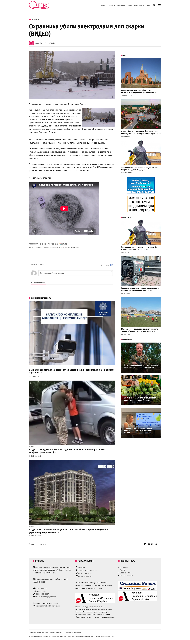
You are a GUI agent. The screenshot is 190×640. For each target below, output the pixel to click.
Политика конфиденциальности (38, 632)
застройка (39, 247)
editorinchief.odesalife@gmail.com (47, 606)
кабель (51, 247)
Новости (103, 5)
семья (79, 247)
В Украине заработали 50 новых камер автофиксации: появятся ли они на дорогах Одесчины (71, 371)
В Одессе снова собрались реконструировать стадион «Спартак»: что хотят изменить (139, 330)
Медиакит (82, 567)
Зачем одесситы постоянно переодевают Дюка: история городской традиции (140, 168)
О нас (148, 5)
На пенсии (124, 567)
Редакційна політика (56, 632)
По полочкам (121, 5)
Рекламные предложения (87, 570)
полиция (74, 247)
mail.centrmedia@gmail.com (45, 597)
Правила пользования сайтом (73, 632)
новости (61, 247)
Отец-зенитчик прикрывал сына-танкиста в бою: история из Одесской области (141, 366)
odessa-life (38, 43)
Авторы (43, 544)
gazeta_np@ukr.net (85, 576)
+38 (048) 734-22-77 (42, 594)
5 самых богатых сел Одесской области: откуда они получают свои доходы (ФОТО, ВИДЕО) (140, 132)
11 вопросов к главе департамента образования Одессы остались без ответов (138, 430)
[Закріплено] (159, 5)
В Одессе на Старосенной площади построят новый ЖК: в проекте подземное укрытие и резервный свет (68, 531)
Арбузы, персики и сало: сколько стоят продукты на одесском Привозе (140, 399)
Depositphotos (125, 573)
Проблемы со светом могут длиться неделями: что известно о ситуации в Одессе (140, 289)
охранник (67, 247)
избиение (46, 247)
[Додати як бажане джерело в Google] (63, 244)
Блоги (130, 5)
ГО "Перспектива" (126, 576)
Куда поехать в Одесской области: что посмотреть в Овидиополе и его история (137, 91)
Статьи (111, 5)
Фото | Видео (138, 5)
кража (56, 247)
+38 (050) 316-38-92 (85, 573)
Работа (122, 570)
